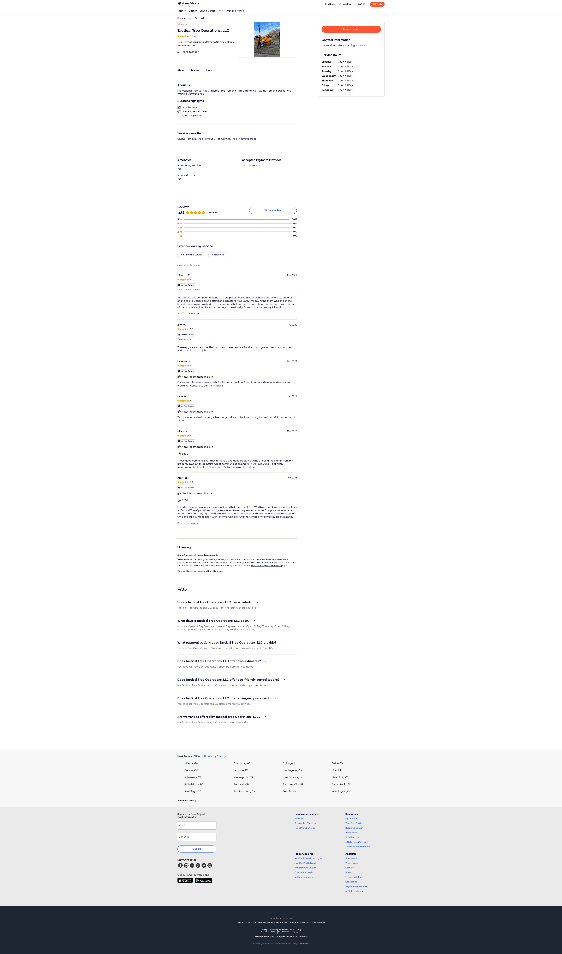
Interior (182, 11)
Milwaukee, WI (192, 777)
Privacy (264, 931)
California (273, 931)
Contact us (351, 881)
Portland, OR (241, 784)
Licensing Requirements (357, 846)
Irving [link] (204, 18)
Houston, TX (241, 770)
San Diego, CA (192, 791)
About (181, 70)
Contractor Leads (303, 872)
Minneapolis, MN (243, 777)
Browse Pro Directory (305, 823)
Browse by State (213, 756)
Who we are (351, 863)
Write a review (272, 210)
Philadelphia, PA (193, 784)
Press (348, 872)
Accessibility (295, 931)
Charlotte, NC (242, 763)
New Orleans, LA (293, 777)
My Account (351, 818)
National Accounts (303, 877)
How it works (352, 858)
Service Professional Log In (308, 858)
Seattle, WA (290, 791)
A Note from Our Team (356, 842)
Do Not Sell (283, 931)
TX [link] (196, 18)
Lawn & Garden (208, 11)
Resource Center (354, 828)
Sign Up (377, 4)
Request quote (351, 29)
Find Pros (299, 818)
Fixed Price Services (304, 828)
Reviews (196, 70)
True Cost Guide (353, 823)
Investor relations (354, 877)
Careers (349, 867)
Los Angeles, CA (292, 770)
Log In (361, 4)
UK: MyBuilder (319, 922)
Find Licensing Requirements (266, 565)
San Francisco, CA (244, 791)
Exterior (193, 11)
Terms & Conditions (298, 936)
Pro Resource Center (305, 867)
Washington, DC (341, 791)
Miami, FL (337, 770)
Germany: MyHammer (263, 922)
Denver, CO (191, 770)
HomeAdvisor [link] (184, 18)
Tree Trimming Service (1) (192, 254)
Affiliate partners (354, 891)
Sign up (196, 848)
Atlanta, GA (191, 763)
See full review (186, 313)
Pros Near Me (352, 837)
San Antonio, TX (341, 784)
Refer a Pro (351, 832)
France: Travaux (244, 922)
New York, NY (340, 777)
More (221, 11)
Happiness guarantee (356, 886)
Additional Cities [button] (185, 800)
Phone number (190, 51)
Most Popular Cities (188, 756)
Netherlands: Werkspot (300, 922)
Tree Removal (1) (218, 254)
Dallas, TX (337, 763)
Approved (186, 24)
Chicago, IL (289, 763)
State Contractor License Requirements (197, 555)
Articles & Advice (235, 11)
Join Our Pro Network (305, 863)
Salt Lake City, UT (293, 784)
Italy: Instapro (281, 922)
